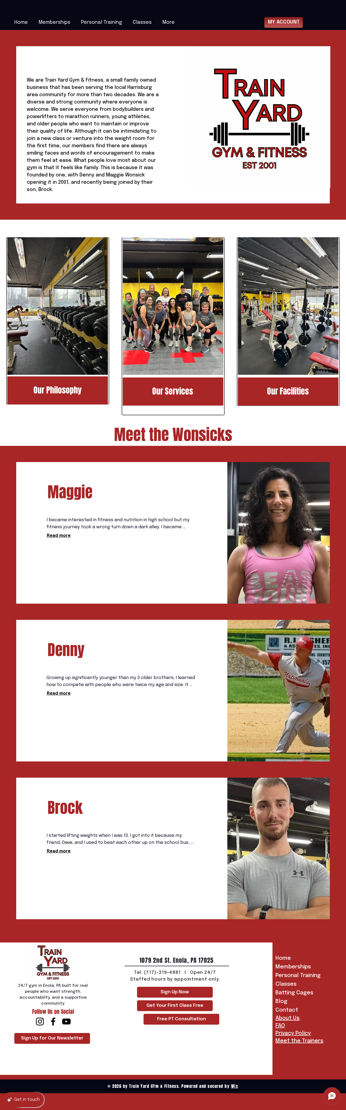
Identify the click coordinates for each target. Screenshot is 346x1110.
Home (283, 958)
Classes (286, 984)
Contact (286, 1010)
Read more (58, 535)
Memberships (293, 967)
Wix (234, 1086)
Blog (281, 1001)
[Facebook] (53, 1021)
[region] (57, 320)
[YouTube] (66, 1021)
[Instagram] (40, 1021)
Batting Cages (294, 993)
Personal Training (294, 975)
